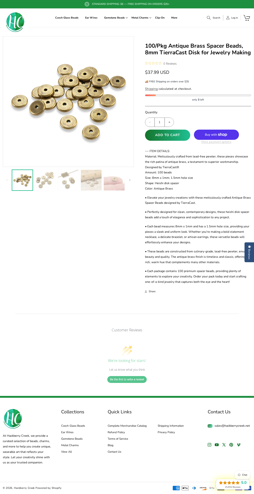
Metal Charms (70, 445)
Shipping (151, 89)
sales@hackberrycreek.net (232, 426)
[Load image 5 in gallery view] (114, 180)
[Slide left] (7, 180)
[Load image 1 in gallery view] (22, 180)
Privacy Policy (166, 432)
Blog (110, 445)
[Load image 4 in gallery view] (91, 180)
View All (66, 452)
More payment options (216, 142)
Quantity (151, 112)
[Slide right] (130, 180)
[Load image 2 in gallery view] (45, 180)
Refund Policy (116, 432)
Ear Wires (67, 432)
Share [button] (152, 291)
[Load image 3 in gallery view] (68, 180)
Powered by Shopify (49, 488)
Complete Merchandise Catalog (127, 426)
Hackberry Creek (24, 488)
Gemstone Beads (72, 439)
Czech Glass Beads (73, 426)
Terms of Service (118, 439)
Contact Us (114, 452)
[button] (114, 17)
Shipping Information (171, 426)
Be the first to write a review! (127, 379)
